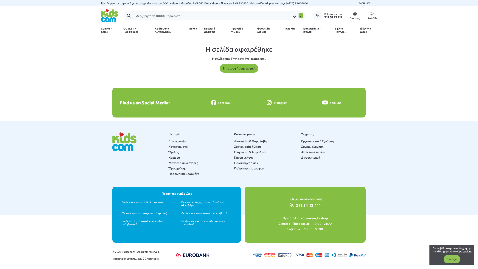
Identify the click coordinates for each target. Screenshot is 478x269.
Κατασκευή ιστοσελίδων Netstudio (135, 258)
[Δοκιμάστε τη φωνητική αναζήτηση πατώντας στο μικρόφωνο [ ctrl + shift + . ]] (294, 15)
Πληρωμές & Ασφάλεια (250, 152)
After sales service (313, 152)
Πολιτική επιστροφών (249, 168)
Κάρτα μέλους (243, 157)
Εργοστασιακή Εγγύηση (317, 141)
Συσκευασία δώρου (247, 146)
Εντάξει (452, 259)
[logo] (109, 15)
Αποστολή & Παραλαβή (250, 141)
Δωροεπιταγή (310, 157)
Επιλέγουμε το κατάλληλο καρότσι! (143, 202)
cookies (467, 251)
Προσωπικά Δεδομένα (184, 173)
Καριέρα (174, 157)
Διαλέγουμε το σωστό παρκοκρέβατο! (204, 213)
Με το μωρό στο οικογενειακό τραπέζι (144, 213)
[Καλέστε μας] (318, 15)
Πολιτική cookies (246, 163)
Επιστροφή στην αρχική (239, 68)
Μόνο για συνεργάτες (183, 163)
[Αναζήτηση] (129, 15)
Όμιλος (174, 152)
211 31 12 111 (308, 205)
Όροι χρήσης (177, 168)
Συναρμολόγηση (312, 146)
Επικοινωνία (177, 141)
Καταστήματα (178, 146)
